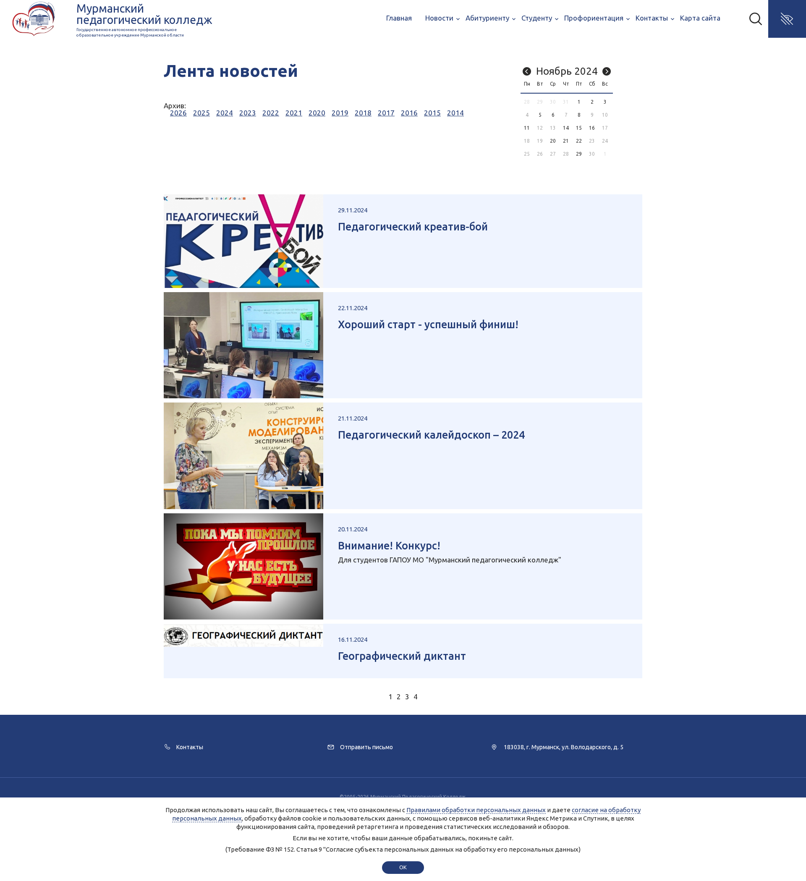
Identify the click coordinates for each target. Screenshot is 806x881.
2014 (455, 113)
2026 (178, 113)
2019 (340, 113)
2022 (270, 113)
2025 (201, 113)
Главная (399, 18)
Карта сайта (700, 18)
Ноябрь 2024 (567, 71)
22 (579, 141)
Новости (439, 18)
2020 (317, 113)
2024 (224, 113)
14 (566, 128)
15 (579, 128)
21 (566, 141)
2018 (363, 113)
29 (579, 154)
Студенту (536, 18)
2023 (247, 113)
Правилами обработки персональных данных (476, 809)
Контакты (652, 18)
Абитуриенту (487, 18)
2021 (293, 113)
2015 (432, 113)
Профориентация (593, 18)
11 (527, 128)
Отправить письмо (366, 747)
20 (553, 141)
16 (592, 128)
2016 (409, 113)
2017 (386, 113)
